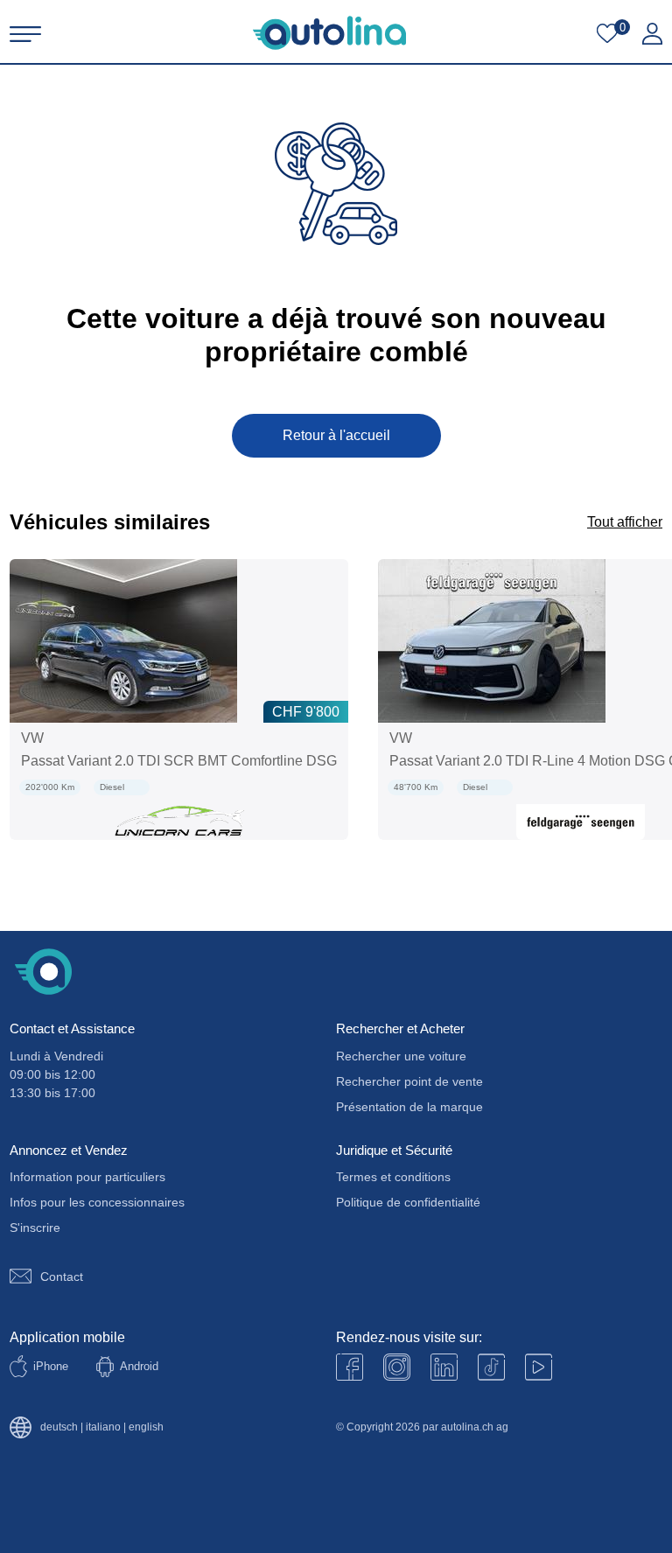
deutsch (59, 1427)
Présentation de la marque (409, 1107)
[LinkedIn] (444, 1367)
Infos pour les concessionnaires (97, 1202)
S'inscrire (35, 1228)
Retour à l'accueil (336, 435)
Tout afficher (624, 521)
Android (139, 1366)
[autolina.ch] (329, 32)
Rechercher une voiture (401, 1056)
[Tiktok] (491, 1367)
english (146, 1427)
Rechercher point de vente (409, 1081)
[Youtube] (396, 1367)
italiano (103, 1427)
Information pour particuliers (87, 1177)
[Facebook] (349, 1367)
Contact (61, 1277)
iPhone (50, 1366)
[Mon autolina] (652, 34)
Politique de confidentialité (408, 1202)
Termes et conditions (393, 1177)
